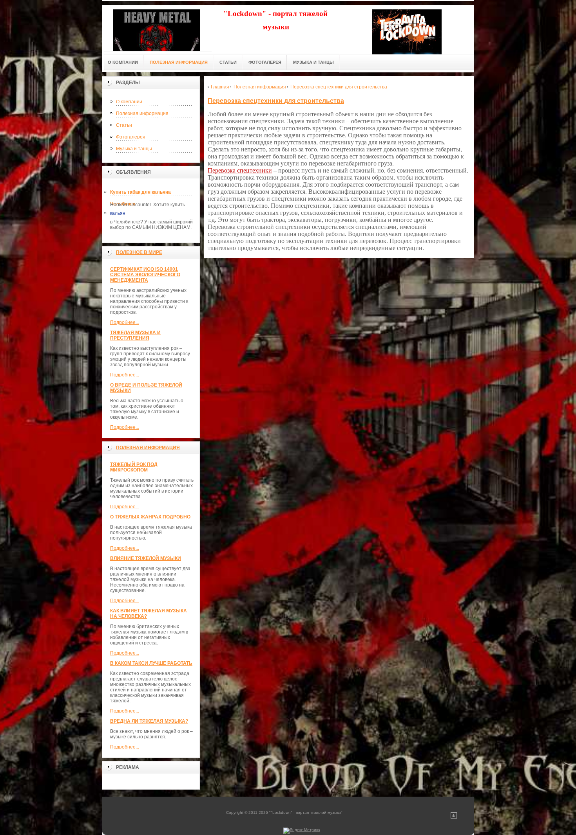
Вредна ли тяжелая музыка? (149, 721)
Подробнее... (124, 322)
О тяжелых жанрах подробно (150, 517)
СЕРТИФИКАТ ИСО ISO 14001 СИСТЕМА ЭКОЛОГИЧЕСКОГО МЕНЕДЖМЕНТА (145, 274)
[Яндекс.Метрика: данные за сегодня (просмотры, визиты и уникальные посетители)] (301, 831)
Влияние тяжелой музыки (145, 558)
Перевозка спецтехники (240, 170)
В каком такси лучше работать (151, 663)
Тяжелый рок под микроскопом (134, 467)
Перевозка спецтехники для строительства (276, 100)
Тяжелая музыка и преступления (135, 335)
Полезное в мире (139, 252)
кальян (117, 213)
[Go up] (454, 817)
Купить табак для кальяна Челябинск (140, 193)
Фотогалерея (130, 137)
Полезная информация (142, 113)
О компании (129, 101)
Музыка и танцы (134, 148)
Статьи (124, 125)
